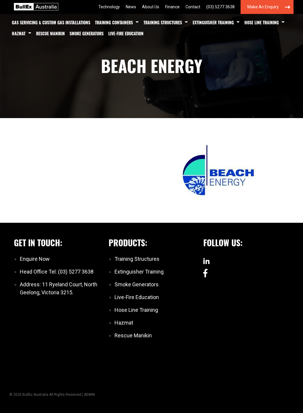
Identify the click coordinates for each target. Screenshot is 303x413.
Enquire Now (35, 259)
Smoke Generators (87, 33)
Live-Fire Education (126, 33)
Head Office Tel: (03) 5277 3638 (57, 272)
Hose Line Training (261, 22)
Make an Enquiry (263, 6)
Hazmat (18, 33)
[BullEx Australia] (36, 6)
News (131, 6)
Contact (193, 6)
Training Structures (163, 22)
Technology (109, 6)
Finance (172, 6)
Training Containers (114, 22)
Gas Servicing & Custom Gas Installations (51, 22)
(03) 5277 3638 (220, 6)
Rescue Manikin (50, 33)
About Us (150, 6)
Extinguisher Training (213, 22)
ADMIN (89, 395)
